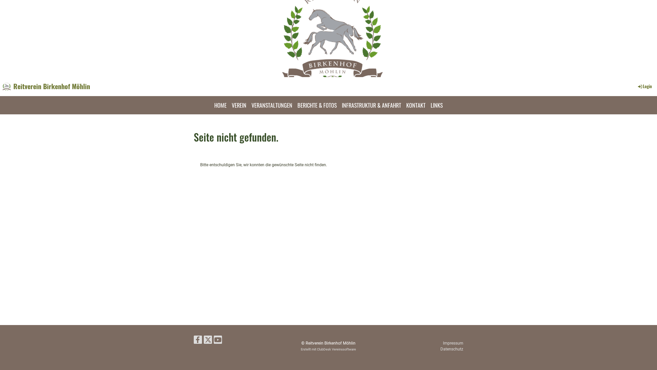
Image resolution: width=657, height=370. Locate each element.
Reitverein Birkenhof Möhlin (51, 86)
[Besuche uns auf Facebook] (198, 341)
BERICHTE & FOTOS (317, 105)
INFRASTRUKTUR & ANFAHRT (371, 105)
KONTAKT (416, 105)
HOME (220, 105)
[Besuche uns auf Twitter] (208, 341)
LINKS (437, 105)
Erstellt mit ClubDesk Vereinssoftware (328, 349)
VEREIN (239, 105)
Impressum (453, 343)
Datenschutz (451, 349)
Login (647, 86)
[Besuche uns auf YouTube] (218, 341)
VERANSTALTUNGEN (272, 105)
